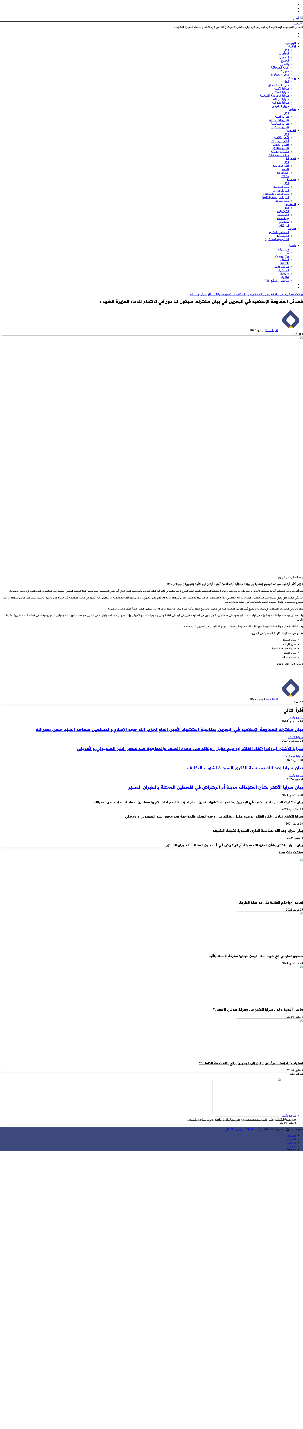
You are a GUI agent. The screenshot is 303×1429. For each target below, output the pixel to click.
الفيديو (291, 130)
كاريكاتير (283, 225)
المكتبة (291, 179)
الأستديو (290, 204)
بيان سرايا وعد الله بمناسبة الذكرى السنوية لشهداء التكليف (245, 767)
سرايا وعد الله (280, 102)
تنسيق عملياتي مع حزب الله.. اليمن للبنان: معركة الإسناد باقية (256, 956)
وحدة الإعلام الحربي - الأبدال (243, 1129)
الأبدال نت (271, 330)
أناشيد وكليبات (280, 141)
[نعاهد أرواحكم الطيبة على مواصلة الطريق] (269, 895)
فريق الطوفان (280, 106)
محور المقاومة (279, 74)
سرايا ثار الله (281, 99)
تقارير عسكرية (280, 127)
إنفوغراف (283, 211)
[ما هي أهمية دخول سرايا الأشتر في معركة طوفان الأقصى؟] (269, 1002)
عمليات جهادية (280, 151)
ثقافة (285, 169)
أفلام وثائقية (281, 137)
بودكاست (283, 218)
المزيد (292, 228)
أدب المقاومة (280, 165)
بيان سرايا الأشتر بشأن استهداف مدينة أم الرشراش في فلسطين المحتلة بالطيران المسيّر (215, 787)
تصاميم (284, 221)
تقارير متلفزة (280, 148)
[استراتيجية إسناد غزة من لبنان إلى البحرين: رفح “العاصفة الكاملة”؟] (269, 1056)
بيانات (292, 78)
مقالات (285, 176)
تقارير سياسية (280, 123)
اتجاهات (284, 53)
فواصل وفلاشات (278, 155)
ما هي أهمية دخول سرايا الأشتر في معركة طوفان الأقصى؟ (258, 1009)
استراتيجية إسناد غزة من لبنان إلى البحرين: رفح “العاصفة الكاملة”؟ (251, 1063)
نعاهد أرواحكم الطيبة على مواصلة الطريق (271, 902)
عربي (292, 1146)
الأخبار (292, 46)
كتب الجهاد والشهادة (276, 193)
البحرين (284, 57)
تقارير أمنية (282, 116)
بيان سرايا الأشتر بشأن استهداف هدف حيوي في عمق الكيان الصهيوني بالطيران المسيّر (241, 1119)
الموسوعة (282, 235)
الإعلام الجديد (281, 144)
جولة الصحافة (280, 67)
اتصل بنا (290, 1139)
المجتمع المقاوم (278, 232)
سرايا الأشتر (281, 88)
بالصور (284, 64)
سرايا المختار (280, 92)
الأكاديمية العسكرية (277, 239)
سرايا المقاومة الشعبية (274, 95)
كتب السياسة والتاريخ (275, 197)
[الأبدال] (297, 18)
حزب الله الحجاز (279, 85)
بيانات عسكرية (293, 294)
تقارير (292, 109)
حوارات (284, 71)
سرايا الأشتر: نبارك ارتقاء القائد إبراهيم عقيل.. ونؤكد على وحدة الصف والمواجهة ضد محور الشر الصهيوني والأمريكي (190, 748)
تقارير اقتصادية (279, 120)
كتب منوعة (282, 200)
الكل (286, 50)
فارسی (291, 1142)
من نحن (291, 1135)
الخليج (285, 60)
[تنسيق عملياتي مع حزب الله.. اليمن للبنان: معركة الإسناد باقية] (269, 949)
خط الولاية (282, 172)
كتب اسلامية (281, 186)
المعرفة (290, 158)
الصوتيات (283, 214)
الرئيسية (290, 43)
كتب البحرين (281, 190)
